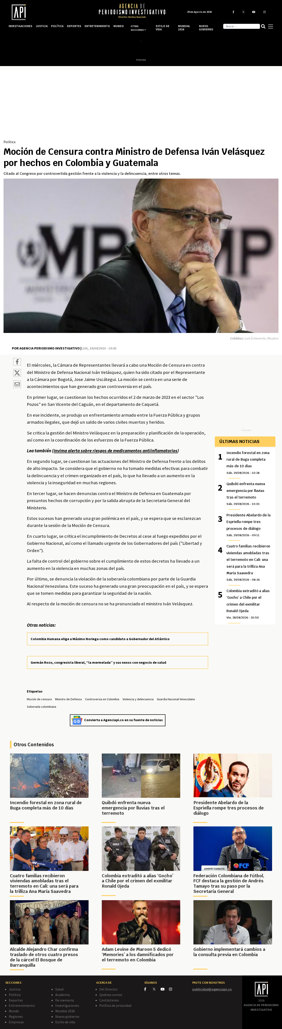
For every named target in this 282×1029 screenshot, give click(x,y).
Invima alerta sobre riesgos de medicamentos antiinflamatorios (115, 451)
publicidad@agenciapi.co (212, 989)
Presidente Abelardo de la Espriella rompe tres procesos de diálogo (248, 525)
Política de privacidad (115, 1005)
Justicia (14, 989)
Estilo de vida (65, 1022)
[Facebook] (148, 989)
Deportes (16, 1000)
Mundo (14, 1011)
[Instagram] (173, 989)
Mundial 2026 (65, 1011)
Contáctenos (109, 1000)
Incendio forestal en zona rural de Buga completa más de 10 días (247, 463)
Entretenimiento (22, 1005)
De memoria (64, 1000)
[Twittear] (17, 375)
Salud (59, 989)
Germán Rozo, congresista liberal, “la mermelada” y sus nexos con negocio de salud (98, 662)
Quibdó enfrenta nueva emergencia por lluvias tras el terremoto (245, 494)
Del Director (108, 989)
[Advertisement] (141, 106)
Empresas (16, 1022)
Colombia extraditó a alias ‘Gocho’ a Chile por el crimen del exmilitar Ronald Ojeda (248, 604)
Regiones (16, 1016)
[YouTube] (165, 989)
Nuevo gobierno (67, 1016)
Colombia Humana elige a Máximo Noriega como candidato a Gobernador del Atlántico (100, 639)
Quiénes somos (110, 994)
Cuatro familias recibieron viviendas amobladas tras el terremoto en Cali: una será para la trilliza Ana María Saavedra (248, 563)
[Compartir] (17, 362)
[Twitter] (156, 989)
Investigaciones (67, 1005)
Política (9, 142)
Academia (62, 994)
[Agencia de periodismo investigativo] (49, 12)
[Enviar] (17, 385)
